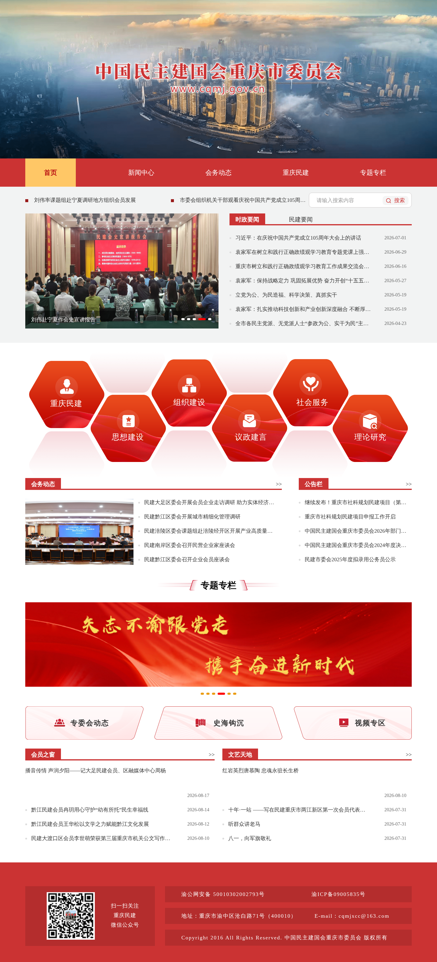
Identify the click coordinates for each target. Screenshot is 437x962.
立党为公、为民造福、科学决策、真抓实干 (286, 295)
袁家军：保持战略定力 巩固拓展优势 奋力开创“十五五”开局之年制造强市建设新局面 (303, 281)
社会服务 (312, 402)
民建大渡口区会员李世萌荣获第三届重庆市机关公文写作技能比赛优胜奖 (101, 838)
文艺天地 (240, 754)
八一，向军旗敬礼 (249, 838)
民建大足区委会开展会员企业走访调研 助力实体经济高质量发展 (210, 502)
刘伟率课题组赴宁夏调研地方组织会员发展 (85, 200)
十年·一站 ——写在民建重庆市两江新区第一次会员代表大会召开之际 (299, 810)
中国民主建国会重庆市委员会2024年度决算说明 (355, 545)
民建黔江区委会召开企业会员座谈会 (187, 559)
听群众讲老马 (244, 824)
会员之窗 (43, 754)
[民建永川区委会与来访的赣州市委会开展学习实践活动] (79, 532)
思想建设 (128, 437)
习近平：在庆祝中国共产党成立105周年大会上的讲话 (298, 238)
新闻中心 (141, 172)
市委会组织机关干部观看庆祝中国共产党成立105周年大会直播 (244, 200)
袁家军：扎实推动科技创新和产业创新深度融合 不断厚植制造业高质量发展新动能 (303, 309)
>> (279, 484)
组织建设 (189, 402)
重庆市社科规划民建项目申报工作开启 (350, 517)
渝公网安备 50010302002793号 (223, 894)
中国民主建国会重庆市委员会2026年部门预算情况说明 (355, 531)
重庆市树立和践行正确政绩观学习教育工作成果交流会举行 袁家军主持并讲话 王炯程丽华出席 (303, 266)
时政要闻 (247, 219)
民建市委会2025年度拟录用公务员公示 (350, 559)
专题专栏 (373, 172)
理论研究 (370, 437)
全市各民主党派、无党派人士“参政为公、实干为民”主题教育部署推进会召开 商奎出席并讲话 (303, 323)
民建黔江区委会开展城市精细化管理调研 (192, 517)
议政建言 (251, 437)
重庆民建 (296, 172)
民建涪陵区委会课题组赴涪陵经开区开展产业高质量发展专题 (210, 531)
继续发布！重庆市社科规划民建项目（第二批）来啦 (355, 502)
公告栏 (314, 484)
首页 (50, 172)
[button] (183, 319)
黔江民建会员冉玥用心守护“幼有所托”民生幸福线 (89, 810)
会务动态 (218, 172)
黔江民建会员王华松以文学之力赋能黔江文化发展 (90, 824)
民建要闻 (301, 219)
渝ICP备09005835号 (339, 894)
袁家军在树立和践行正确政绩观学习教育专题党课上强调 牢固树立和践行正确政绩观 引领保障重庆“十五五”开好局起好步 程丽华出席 (303, 252)
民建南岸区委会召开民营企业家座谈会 (189, 545)
